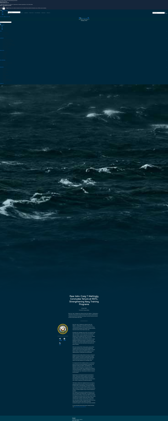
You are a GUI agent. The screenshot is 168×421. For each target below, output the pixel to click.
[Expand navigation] (79, 18)
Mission (4, 35)
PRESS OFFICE (2, 50)
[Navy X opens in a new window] (2, 12)
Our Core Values (5, 32)
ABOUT (1, 31)
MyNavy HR (4, 61)
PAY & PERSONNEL (2, 60)
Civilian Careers (5, 65)
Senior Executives (5, 47)
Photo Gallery (5, 68)
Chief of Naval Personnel (6, 46)
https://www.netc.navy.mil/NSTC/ (80, 406)
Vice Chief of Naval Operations (7, 43)
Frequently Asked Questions (7, 79)
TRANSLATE (2, 83)
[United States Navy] (4, 10)
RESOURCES (2, 67)
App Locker (4, 71)
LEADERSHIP (2, 38)
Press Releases (5, 53)
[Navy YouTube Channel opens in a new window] (2, 14)
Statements (4, 57)
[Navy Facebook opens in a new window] (2, 11)
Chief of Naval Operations (6, 42)
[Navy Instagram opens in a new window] (2, 13)
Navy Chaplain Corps (6, 75)
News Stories (7, 16)
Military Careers (5, 64)
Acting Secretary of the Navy (7, 39)
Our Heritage (5, 36)
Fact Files (4, 76)
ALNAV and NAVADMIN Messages (7, 80)
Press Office (2, 16)
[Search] (88, 18)
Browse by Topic (5, 72)
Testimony (4, 54)
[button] (84, 1)
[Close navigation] (0, 23)
